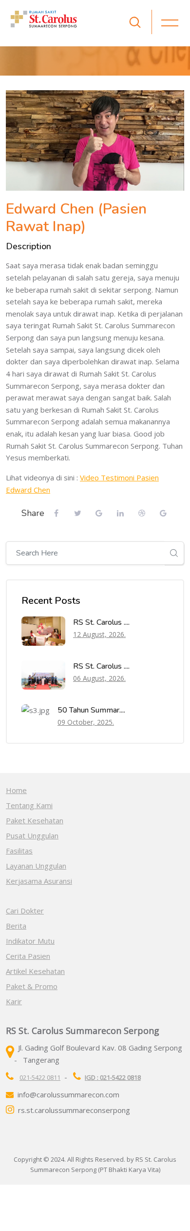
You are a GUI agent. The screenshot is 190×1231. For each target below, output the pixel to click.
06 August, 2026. (99, 678)
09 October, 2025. (85, 722)
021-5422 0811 (39, 1077)
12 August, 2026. (99, 634)
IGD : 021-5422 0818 (113, 1077)
